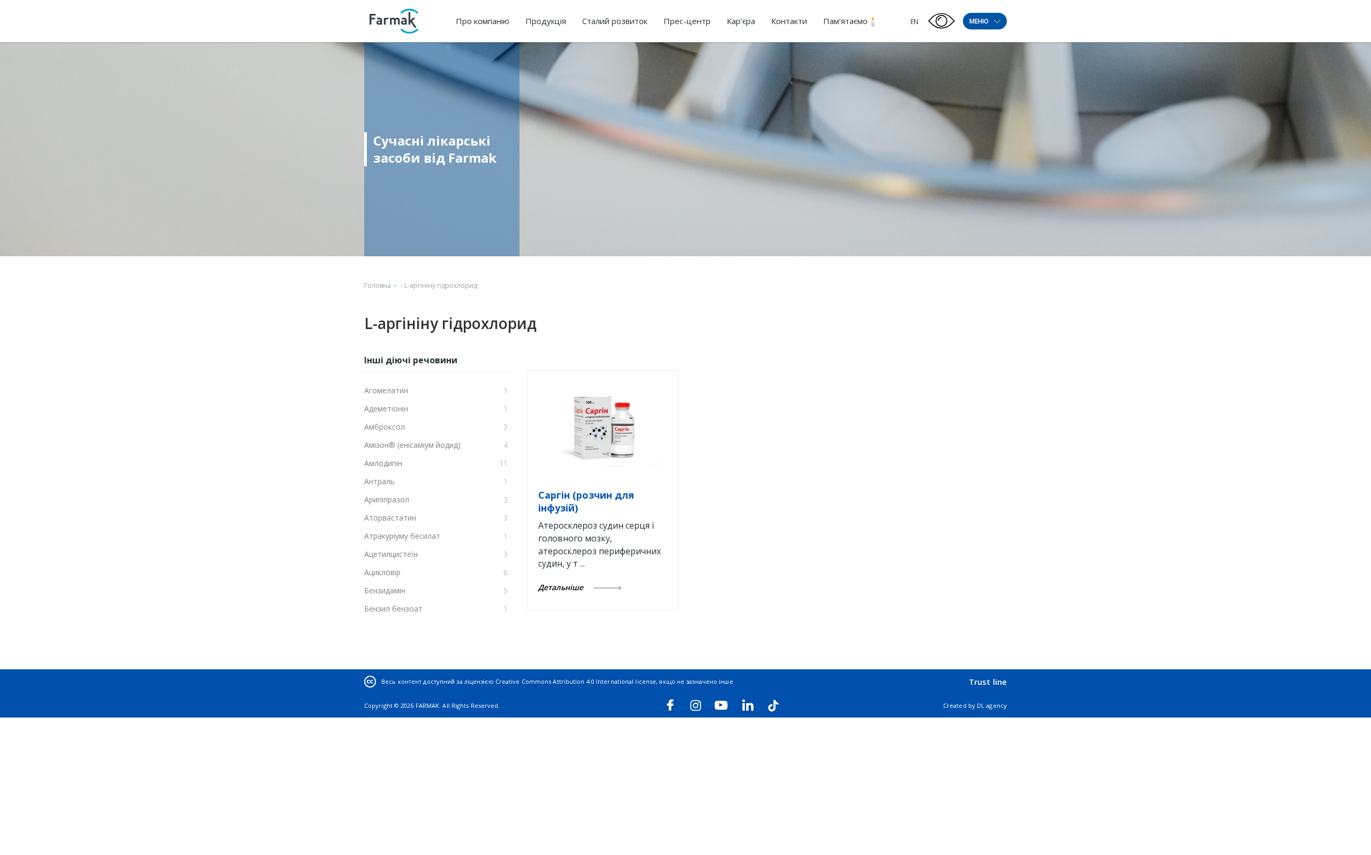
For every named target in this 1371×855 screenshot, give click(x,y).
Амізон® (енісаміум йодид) (412, 445)
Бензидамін (384, 590)
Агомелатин (386, 390)
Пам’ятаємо (845, 21)
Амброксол (384, 427)
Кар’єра (741, 21)
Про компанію (482, 21)
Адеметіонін (386, 408)
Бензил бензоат (393, 609)
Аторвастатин (390, 518)
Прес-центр (687, 21)
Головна (377, 285)
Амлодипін (383, 463)
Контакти (789, 21)
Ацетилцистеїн (391, 554)
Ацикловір (382, 572)
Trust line (988, 681)
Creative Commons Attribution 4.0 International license (575, 681)
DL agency (992, 705)
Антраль (379, 481)
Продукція (545, 21)
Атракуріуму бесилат (402, 536)
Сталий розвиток (614, 21)
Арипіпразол (386, 499)
